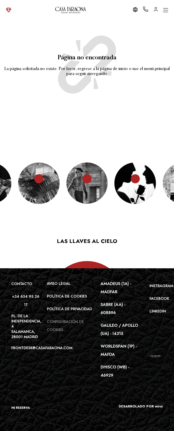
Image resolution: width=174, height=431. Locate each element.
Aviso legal (58, 283)
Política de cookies (67, 296)
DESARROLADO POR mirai (141, 406)
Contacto (21, 283)
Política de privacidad (69, 309)
